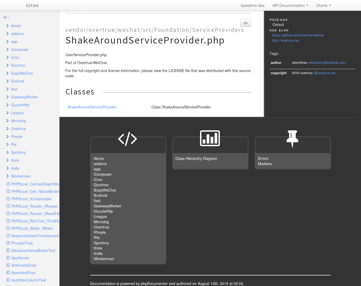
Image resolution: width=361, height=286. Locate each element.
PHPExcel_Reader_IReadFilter (35, 213)
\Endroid (100, 195)
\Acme (98, 158)
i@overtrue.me (325, 72)
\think (97, 248)
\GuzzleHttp (103, 211)
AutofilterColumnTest (28, 280)
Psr (14, 144)
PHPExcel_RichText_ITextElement (35, 220)
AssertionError (23, 272)
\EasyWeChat (104, 190)
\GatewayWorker (107, 205)
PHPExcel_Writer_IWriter (32, 228)
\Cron (98, 179)
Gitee (32, 5)
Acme (16, 25)
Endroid (17, 81)
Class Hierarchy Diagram (196, 158)
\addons (100, 163)
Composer (20, 49)
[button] (245, 23)
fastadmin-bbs (253, 5)
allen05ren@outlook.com (327, 62)
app (14, 41)
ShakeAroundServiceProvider (92, 106)
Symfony (18, 152)
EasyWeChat (22, 73)
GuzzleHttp (20, 104)
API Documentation (289, 5)
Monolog (18, 120)
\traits (98, 253)
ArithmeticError (23, 265)
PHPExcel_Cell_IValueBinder (35, 191)
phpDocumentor (155, 283)
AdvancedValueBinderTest (33, 250)
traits (15, 168)
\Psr (96, 237)
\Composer (102, 174)
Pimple (16, 136)
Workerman (21, 176)
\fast (96, 200)
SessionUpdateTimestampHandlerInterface (35, 235)
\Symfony (101, 242)
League (17, 112)
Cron (15, 57)
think (15, 160)
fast (14, 89)
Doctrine (18, 65)
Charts (322, 5)
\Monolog (101, 221)
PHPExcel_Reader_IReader (34, 206)
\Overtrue (101, 227)
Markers (265, 163)
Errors (263, 158)
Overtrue (18, 128)
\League (100, 216)
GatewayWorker (24, 96)
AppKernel (20, 257)
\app (97, 168)
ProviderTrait (22, 243)
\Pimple (99, 232)
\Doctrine (100, 184)
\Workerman (103, 258)
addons (17, 33)
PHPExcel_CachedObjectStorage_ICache (35, 184)
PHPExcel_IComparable (31, 198)
